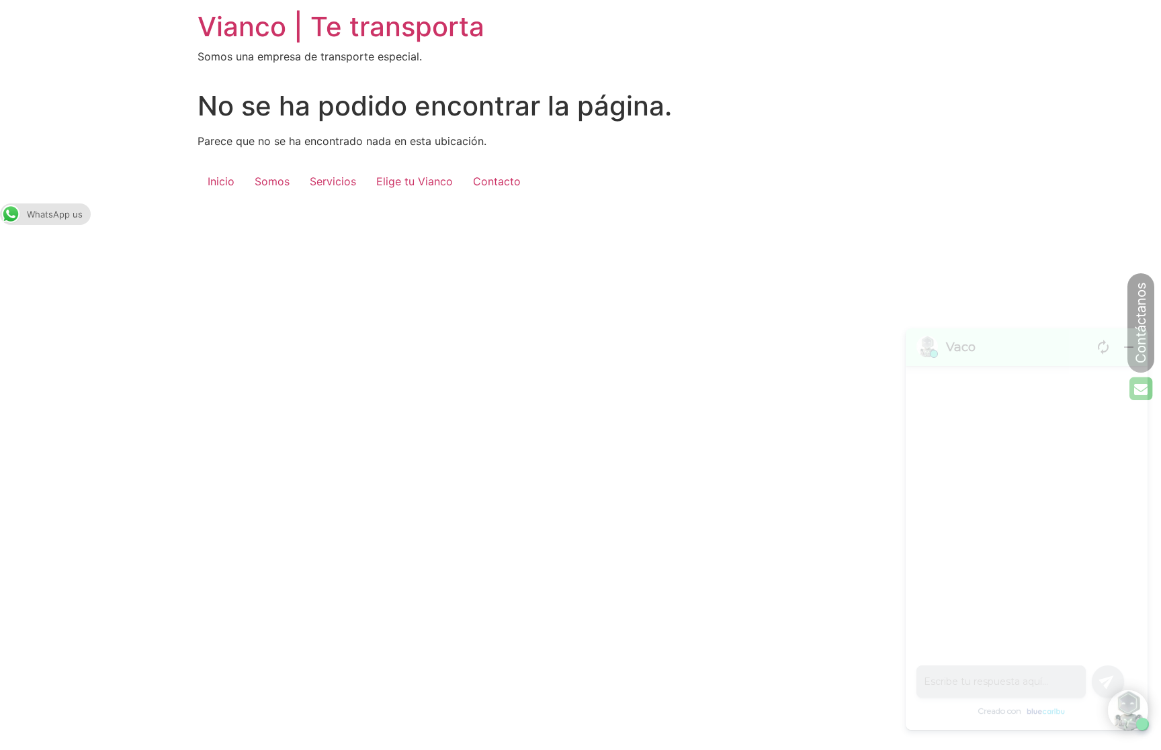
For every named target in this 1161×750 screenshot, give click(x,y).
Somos (272, 181)
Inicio (221, 181)
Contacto (497, 181)
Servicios (333, 181)
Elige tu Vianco (414, 181)
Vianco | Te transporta (341, 26)
